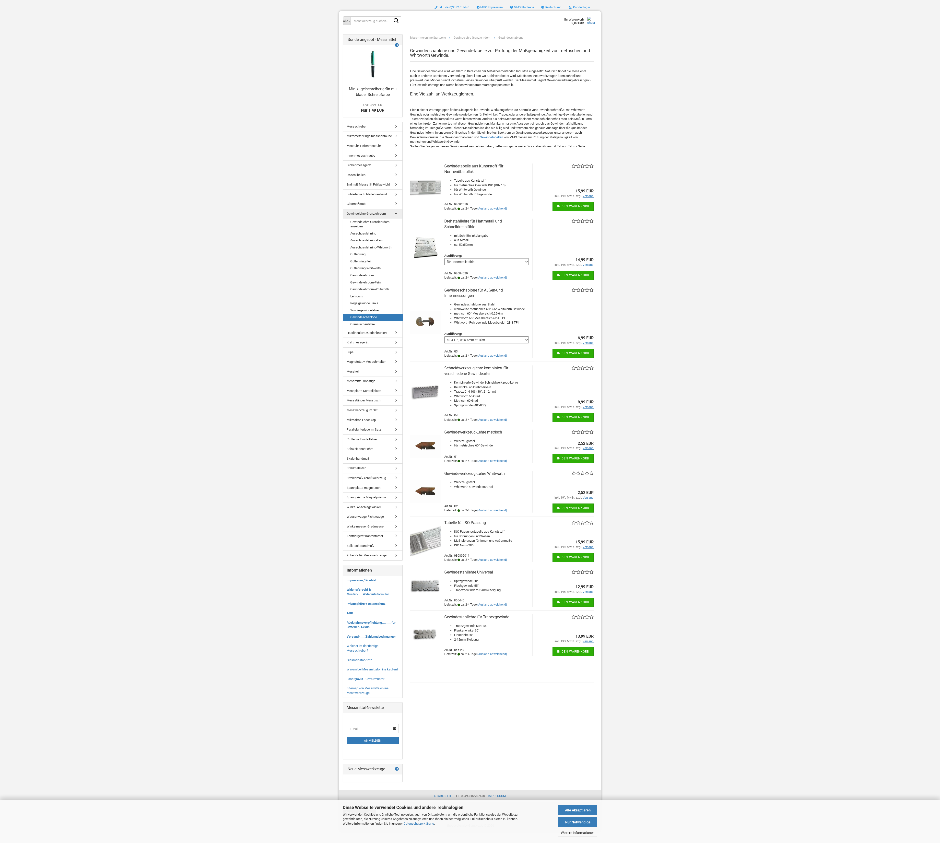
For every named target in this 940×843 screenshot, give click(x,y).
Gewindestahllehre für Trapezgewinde (476, 617)
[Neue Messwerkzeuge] (397, 769)
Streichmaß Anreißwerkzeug (366, 478)
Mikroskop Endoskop (361, 420)
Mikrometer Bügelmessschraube (369, 136)
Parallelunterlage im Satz (364, 429)
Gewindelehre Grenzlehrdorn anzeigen (369, 224)
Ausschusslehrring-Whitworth (370, 247)
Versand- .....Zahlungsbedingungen (371, 636)
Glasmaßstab (356, 204)
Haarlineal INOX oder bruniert (367, 333)
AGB (350, 613)
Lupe (350, 352)
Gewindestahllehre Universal (468, 572)
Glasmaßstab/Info (359, 660)
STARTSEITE (443, 796)
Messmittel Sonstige (361, 381)
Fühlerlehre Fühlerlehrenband (367, 194)
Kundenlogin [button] (581, 7)
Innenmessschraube (361, 155)
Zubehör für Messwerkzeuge (367, 555)
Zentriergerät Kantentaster (365, 536)
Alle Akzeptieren (578, 810)
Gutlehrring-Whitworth (365, 268)
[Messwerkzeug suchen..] (396, 21)
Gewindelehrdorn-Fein (365, 282)
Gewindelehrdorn (362, 275)
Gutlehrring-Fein (361, 261)
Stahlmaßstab (356, 468)
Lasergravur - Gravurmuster (365, 679)
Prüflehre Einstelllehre (362, 439)
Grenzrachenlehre (362, 324)
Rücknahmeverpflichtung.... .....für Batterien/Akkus (371, 625)
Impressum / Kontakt (361, 580)
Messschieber (356, 126)
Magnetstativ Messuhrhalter (366, 361)
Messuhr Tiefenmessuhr (364, 146)
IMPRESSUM (497, 796)
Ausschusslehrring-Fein (366, 240)
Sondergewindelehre (364, 310)
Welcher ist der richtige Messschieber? (362, 648)
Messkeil (353, 371)
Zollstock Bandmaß (360, 546)
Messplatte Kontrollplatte (364, 391)
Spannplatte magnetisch (363, 488)
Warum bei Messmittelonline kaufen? (372, 669)
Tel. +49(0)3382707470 (453, 7)
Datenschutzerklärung (418, 823)
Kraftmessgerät (357, 342)
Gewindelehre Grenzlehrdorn (366, 213)
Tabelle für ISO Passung (465, 522)
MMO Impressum (491, 7)
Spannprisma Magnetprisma (366, 497)
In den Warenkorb (573, 206)
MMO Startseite (523, 7)
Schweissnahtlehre (360, 449)
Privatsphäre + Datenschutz (366, 604)
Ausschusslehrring (363, 233)
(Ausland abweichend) (492, 208)
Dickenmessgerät (359, 165)
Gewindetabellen (491, 137)
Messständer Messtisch (363, 400)
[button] (551, 7)
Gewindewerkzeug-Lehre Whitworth (474, 473)
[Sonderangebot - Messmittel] (397, 45)
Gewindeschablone (363, 317)
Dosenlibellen (356, 175)
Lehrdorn (356, 296)
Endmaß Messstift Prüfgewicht (368, 184)
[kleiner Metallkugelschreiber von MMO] (373, 65)
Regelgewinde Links (364, 303)
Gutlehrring (357, 254)
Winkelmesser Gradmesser (366, 526)
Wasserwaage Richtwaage (365, 516)
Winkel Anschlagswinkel (364, 507)
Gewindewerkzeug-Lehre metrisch (473, 432)
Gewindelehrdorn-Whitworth (369, 289)
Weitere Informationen (578, 833)
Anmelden (373, 740)
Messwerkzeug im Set (362, 410)
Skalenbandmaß (358, 458)
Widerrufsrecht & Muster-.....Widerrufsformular (368, 592)
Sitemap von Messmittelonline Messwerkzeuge (367, 690)
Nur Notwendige (577, 822)
